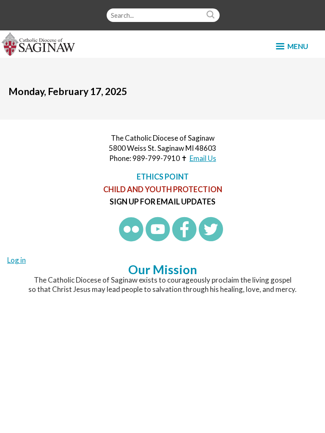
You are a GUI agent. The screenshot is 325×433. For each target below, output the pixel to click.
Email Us (203, 158)
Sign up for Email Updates (162, 201)
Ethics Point (163, 176)
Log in (16, 260)
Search (211, 15)
